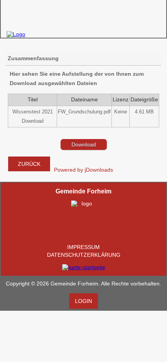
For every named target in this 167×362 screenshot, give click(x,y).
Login (83, 301)
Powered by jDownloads (83, 170)
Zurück (29, 164)
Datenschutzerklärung (83, 255)
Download (83, 144)
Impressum (83, 247)
